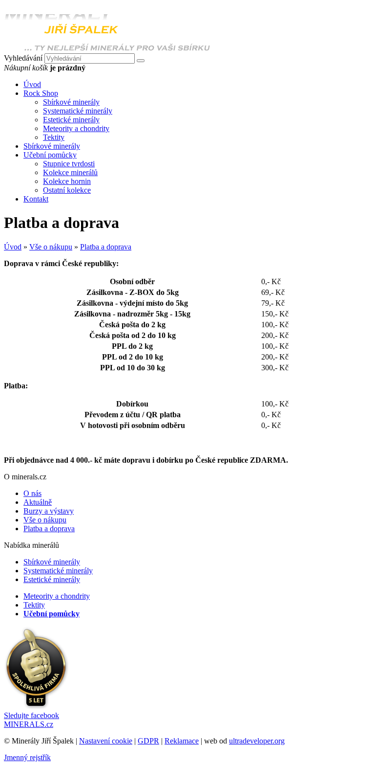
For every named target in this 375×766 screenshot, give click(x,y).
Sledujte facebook (31, 719)
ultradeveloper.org (257, 741)
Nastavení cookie (105, 741)
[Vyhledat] (141, 60)
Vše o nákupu (50, 247)
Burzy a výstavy (48, 511)
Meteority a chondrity (76, 128)
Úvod (12, 247)
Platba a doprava (105, 247)
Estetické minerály (71, 119)
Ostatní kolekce (67, 190)
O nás (32, 493)
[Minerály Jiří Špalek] (107, 49)
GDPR (148, 741)
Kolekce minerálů (70, 172)
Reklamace (182, 741)
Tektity (53, 137)
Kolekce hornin (67, 181)
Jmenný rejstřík (27, 757)
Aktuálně (37, 502)
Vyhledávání (23, 58)
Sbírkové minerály (71, 102)
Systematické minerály (77, 111)
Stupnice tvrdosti (69, 163)
